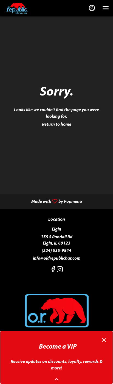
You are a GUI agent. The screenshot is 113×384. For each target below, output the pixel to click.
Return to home (56, 124)
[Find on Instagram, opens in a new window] (59, 271)
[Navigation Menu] (106, 8)
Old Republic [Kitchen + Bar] (56, 311)
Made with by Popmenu (43, 201)
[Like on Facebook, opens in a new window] (53, 271)
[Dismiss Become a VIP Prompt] (104, 339)
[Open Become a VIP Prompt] (56, 379)
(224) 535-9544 (56, 251)
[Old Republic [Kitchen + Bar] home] (28, 8)
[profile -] (92, 8)
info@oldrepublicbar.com (56, 258)
